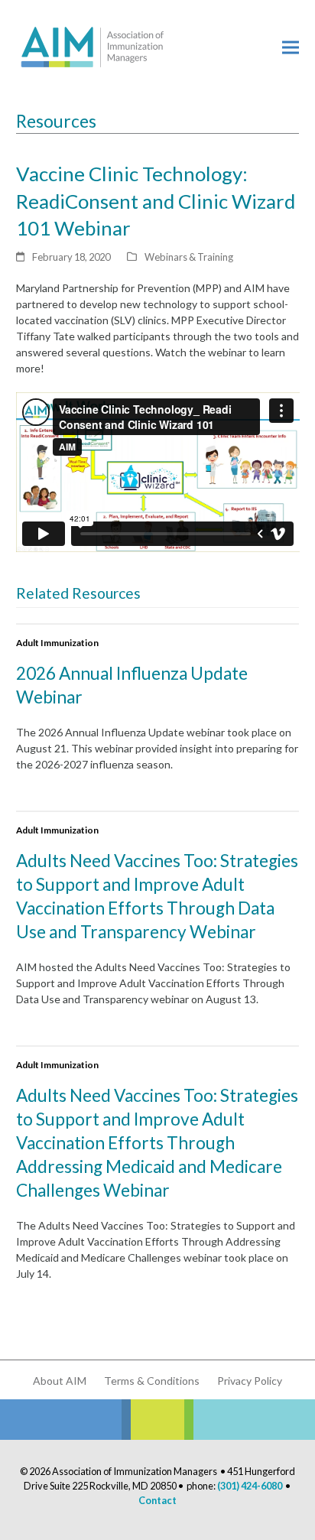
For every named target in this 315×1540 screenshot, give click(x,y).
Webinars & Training (189, 257)
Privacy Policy (249, 1380)
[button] (290, 47)
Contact (157, 1500)
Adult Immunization (57, 642)
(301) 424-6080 (249, 1486)
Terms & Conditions (152, 1380)
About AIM (59, 1380)
